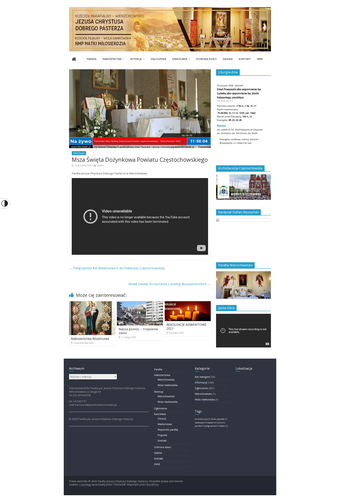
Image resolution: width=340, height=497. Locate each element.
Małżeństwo (165, 424)
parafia (199, 426)
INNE (260, 59)
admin (100, 165)
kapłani (212, 422)
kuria (221, 422)
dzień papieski (219, 419)
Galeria (228, 59)
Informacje (78, 153)
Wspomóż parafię (168, 429)
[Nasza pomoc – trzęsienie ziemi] (140, 303)
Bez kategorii (202, 376)
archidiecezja (202, 419)
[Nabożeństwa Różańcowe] (92, 303)
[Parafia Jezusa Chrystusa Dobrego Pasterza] (74, 59)
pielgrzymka (212, 426)
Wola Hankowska (167, 385)
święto (223, 426)
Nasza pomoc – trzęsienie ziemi (138, 331)
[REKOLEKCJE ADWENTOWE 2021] (188, 303)
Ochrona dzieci (206, 59)
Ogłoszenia (158, 59)
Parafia (92, 59)
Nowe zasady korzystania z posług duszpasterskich (170, 284)
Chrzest (162, 418)
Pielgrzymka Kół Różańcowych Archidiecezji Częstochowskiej (117, 268)
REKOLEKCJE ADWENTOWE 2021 (186, 326)
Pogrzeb (162, 435)
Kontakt (245, 59)
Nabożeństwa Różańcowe (90, 338)
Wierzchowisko (166, 379)
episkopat (200, 422)
